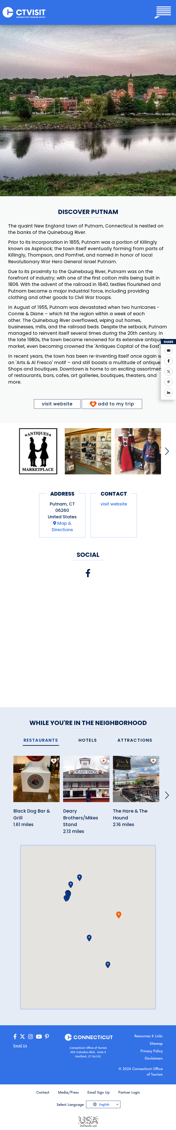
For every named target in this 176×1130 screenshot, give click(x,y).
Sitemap (156, 1043)
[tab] (41, 740)
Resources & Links (148, 1036)
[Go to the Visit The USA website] (88, 1121)
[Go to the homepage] (24, 12)
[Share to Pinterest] (168, 382)
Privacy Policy (151, 1051)
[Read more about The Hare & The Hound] (136, 781)
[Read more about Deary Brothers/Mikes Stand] (86, 781)
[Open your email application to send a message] (168, 351)
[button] (89, 938)
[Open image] (38, 451)
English (103, 1104)
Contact (42, 1092)
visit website (57, 404)
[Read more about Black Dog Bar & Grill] (36, 781)
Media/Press (68, 1092)
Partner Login (129, 1092)
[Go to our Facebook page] (15, 1036)
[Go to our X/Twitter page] (22, 1036)
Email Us (20, 1045)
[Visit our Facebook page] (88, 573)
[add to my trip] (54, 761)
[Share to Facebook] (168, 361)
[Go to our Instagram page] (30, 1036)
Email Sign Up (98, 1092)
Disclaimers (154, 1058)
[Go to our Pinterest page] (47, 1036)
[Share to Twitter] (168, 372)
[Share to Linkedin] (168, 393)
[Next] (167, 451)
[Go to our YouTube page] (39, 1036)
